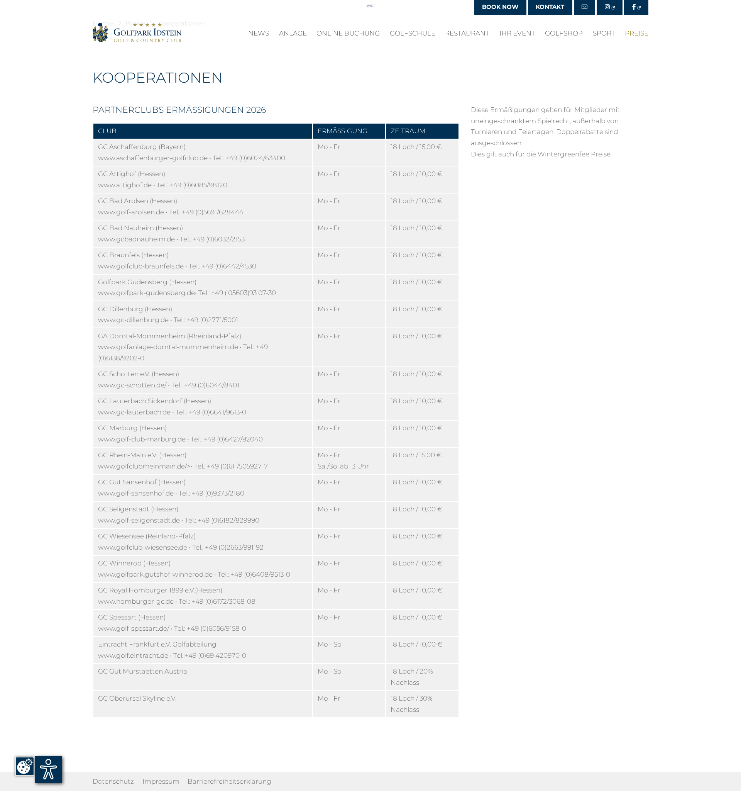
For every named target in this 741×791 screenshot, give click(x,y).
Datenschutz (113, 781)
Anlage (293, 33)
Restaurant (467, 33)
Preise (636, 33)
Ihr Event (517, 33)
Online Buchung (348, 33)
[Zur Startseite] (137, 32)
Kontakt (550, 6)
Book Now (500, 6)
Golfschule (412, 33)
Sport (604, 33)
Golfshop (564, 33)
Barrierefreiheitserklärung (229, 781)
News (258, 33)
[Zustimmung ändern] (24, 766)
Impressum (160, 781)
